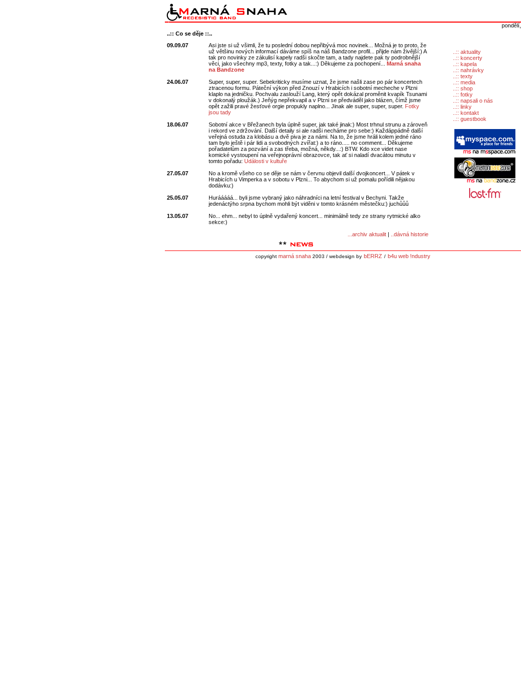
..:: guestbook (469, 119)
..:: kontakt (466, 113)
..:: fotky (463, 94)
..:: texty (463, 76)
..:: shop (463, 88)
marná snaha (294, 256)
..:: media (464, 82)
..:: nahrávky (468, 70)
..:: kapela (465, 64)
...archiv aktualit (367, 234)
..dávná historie (409, 234)
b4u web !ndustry (409, 256)
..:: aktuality (467, 52)
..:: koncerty (467, 58)
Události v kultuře (265, 161)
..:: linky (462, 107)
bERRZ (373, 256)
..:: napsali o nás (473, 101)
